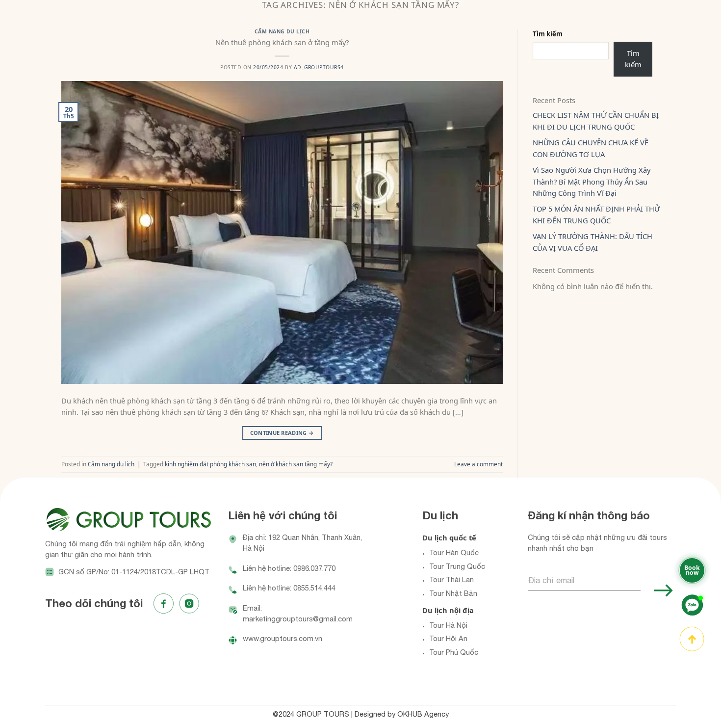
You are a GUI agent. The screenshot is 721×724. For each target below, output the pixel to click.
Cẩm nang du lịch (282, 31)
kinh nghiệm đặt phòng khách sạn (210, 464)
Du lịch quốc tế (449, 537)
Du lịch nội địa (448, 610)
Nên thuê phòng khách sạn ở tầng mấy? (282, 42)
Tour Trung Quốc (457, 566)
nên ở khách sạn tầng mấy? (296, 464)
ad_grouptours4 (319, 67)
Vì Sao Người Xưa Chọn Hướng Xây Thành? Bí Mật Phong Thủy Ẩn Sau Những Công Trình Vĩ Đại (591, 181)
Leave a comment (478, 464)
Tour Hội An (448, 638)
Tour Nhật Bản (453, 593)
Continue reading (282, 432)
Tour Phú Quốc (453, 652)
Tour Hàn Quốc (454, 552)
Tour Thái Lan (451, 579)
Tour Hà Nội (448, 625)
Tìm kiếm (548, 33)
